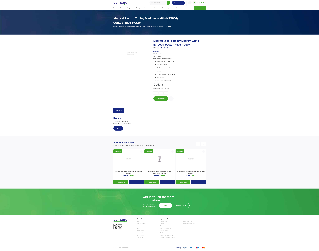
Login (118, 128)
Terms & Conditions (165, 228)
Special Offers (200, 8)
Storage (138, 8)
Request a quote (178, 3)
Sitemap (139, 240)
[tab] (118, 110)
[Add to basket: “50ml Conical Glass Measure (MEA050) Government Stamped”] (167, 182)
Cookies (162, 233)
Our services (140, 235)
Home (115, 8)
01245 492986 (149, 206)
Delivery (162, 224)
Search (168, 3)
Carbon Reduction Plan (166, 235)
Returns (162, 226)
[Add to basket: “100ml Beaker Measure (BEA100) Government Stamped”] (136, 182)
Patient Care (175, 8)
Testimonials (140, 231)
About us (139, 226)
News (138, 228)
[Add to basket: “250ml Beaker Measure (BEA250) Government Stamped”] (198, 182)
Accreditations (141, 233)
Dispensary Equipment (126, 8)
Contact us (165, 205)
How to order (164, 221)
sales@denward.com (189, 224)
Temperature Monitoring (162, 8)
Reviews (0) (119, 110)
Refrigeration (147, 8)
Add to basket (161, 98)
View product (121, 182)
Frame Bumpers (162, 89)
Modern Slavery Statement (167, 238)
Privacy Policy (164, 231)
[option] (131, 53)
